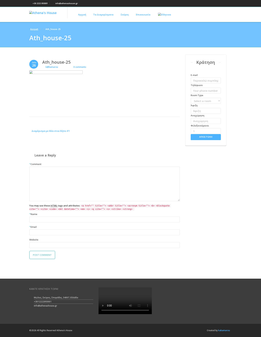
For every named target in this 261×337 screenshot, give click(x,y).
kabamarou (224, 330)
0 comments (79, 66)
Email (33, 226)
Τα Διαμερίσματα (103, 14)
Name (33, 214)
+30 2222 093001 (40, 3)
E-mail (194, 75)
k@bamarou (52, 66)
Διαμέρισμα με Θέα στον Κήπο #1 (50, 130)
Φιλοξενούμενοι (200, 125)
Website (33, 239)
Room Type (197, 95)
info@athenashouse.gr (66, 3)
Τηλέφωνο (197, 85)
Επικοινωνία (143, 14)
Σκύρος (125, 14)
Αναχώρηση (197, 115)
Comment (35, 164)
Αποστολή (205, 136)
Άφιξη (194, 105)
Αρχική (82, 14)
